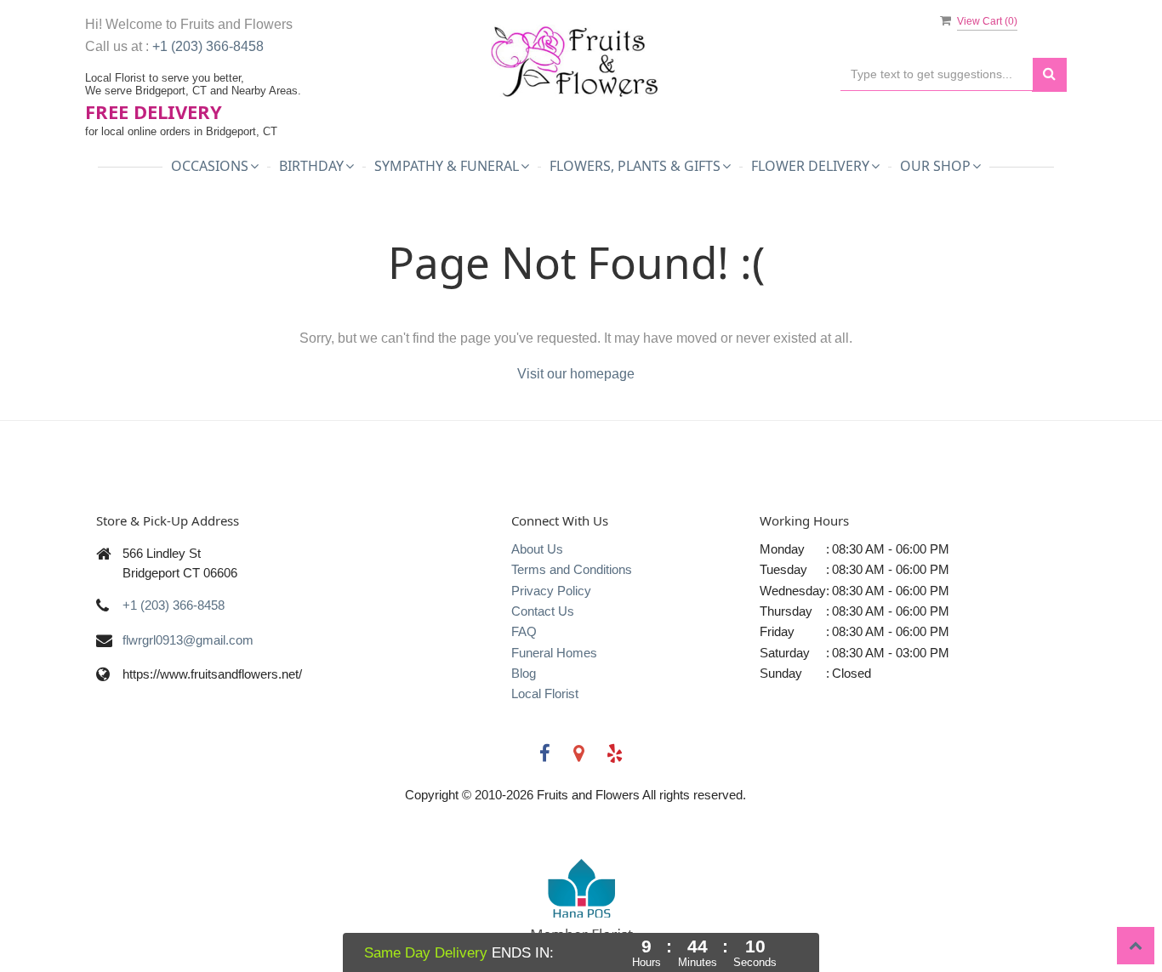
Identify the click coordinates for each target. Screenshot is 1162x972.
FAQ (524, 631)
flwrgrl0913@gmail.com (187, 640)
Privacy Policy (551, 590)
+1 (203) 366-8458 (208, 46)
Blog (523, 673)
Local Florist (544, 693)
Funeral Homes (554, 652)
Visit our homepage (576, 374)
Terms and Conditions (571, 569)
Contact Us (542, 611)
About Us (537, 549)
